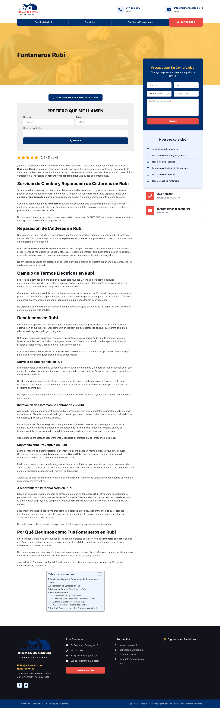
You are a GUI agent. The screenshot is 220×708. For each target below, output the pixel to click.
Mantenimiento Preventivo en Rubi (69, 602)
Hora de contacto (32, 128)
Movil (79, 117)
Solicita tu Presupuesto (140, 22)
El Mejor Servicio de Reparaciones (29, 667)
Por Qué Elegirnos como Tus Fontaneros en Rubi (73, 608)
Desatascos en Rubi (59, 592)
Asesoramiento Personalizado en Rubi (71, 605)
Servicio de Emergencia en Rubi (68, 596)
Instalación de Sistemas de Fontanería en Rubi (75, 599)
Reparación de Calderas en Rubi (65, 586)
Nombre (27, 117)
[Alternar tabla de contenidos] (98, 574)
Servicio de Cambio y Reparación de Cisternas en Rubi (74, 581)
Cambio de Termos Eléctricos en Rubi (68, 589)
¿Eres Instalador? (43, 22)
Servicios (90, 22)
